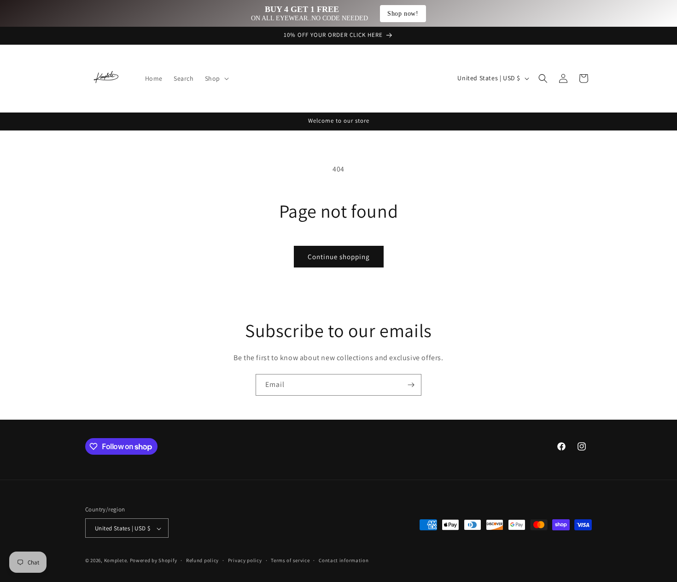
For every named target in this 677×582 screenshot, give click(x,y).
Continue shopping (339, 256)
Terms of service (290, 560)
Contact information (343, 560)
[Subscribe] (411, 385)
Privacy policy (245, 560)
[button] (216, 78)
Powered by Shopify (153, 561)
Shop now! (402, 13)
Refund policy (202, 560)
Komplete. (116, 561)
